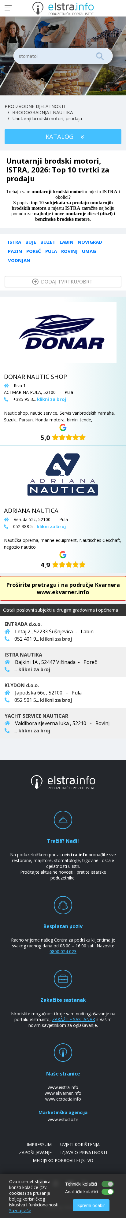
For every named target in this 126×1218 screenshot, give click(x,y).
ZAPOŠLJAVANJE (35, 1152)
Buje (30, 242)
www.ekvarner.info (63, 1093)
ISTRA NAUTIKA (23, 654)
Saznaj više (20, 1210)
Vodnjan (19, 260)
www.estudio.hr (63, 1119)
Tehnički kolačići (81, 1184)
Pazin (15, 251)
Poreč (33, 251)
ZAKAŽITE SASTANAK (73, 1019)
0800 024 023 (63, 951)
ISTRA (14, 242)
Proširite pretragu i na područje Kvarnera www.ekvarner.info (63, 588)
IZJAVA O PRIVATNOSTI (83, 1152)
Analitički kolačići (81, 1191)
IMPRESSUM (39, 1144)
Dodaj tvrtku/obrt (66, 281)
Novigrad (90, 242)
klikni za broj (56, 638)
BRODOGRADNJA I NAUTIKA (42, 112)
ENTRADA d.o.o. (23, 624)
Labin (66, 242)
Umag (89, 251)
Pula (51, 251)
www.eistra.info (63, 1087)
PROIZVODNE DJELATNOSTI (35, 106)
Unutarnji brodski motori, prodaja (47, 118)
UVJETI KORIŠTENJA (80, 1144)
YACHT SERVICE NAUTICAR (36, 716)
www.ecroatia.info (63, 1099)
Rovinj (69, 251)
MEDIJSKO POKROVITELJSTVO (63, 1160)
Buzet (47, 242)
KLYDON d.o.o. (22, 685)
